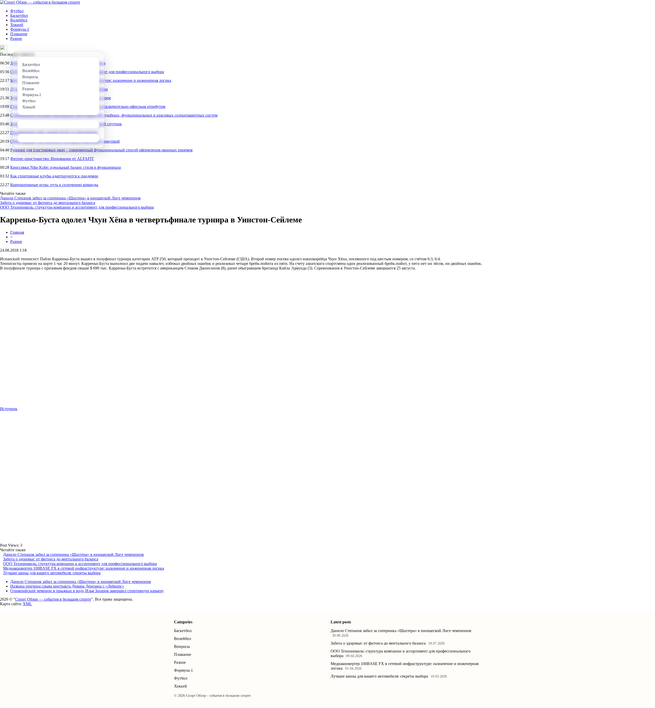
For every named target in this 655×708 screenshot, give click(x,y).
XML (27, 604)
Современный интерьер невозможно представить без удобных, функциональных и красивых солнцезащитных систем (113, 115)
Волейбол (18, 20)
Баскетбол (19, 15)
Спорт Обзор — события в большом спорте (53, 599)
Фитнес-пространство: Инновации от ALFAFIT (52, 158)
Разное (16, 38)
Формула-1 (19, 29)
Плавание (18, 34)
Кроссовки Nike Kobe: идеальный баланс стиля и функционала (65, 167)
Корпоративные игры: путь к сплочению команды (54, 185)
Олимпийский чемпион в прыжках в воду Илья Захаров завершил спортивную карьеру (87, 591)
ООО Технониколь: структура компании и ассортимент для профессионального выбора (77, 207)
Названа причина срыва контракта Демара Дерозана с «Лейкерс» (67, 586)
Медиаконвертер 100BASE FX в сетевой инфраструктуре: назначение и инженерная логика (83, 568)
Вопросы (182, 646)
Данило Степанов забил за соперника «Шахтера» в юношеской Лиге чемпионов (70, 198)
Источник (8, 409)
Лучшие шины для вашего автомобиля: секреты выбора (52, 573)
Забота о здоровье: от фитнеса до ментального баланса (47, 202)
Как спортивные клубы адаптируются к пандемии (54, 176)
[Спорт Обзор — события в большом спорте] (40, 2)
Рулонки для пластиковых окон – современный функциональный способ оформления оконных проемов (101, 150)
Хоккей (16, 25)
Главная (17, 232)
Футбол (17, 11)
